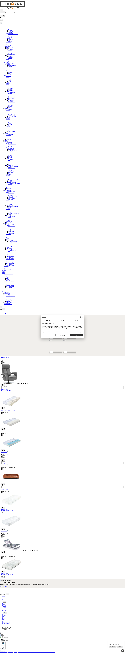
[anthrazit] (2, 387)
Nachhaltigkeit (4, 598)
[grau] (6, 463)
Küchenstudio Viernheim (6, 623)
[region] (62, 467)
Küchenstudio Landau (5, 621)
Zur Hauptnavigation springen (19, 0)
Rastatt (3, 618)
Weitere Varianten (4, 389)
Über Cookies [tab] (77, 320)
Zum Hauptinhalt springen (4, 0)
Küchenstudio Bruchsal (21, 652)
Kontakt (3, 604)
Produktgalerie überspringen (5, 357)
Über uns (3, 599)
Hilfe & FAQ (4, 605)
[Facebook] (0, 639)
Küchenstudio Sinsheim (6, 622)
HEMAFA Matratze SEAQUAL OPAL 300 (8, 431)
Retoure (3, 608)
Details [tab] (62, 320)
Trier (3, 619)
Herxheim (3, 617)
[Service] (1, 14)
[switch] (3, 648)
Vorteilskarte (4, 607)
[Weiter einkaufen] (3, 309)
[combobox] (10, 12)
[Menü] (1, 10)
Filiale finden (2, 651)
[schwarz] (3, 387)
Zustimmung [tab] (48, 320)
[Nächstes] (1, 307)
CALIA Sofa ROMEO (4, 489)
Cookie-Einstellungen (5, 644)
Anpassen (62, 335)
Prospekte (3, 596)
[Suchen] (1, 12)
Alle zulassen (76, 335)
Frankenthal (4, 614)
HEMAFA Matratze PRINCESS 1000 (7, 510)
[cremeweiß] (5, 463)
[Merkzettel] (1, 18)
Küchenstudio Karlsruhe (6, 620)
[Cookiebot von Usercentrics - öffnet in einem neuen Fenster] (79, 317)
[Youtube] (2, 639)
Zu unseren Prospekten (3, 586)
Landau (3, 616)
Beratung (3, 603)
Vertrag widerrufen (5, 610)
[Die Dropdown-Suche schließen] (4, 12)
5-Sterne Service (4, 606)
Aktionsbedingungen (5, 609)
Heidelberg (4, 615)
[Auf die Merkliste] (3, 385)
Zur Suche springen (12, 0)
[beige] (4, 463)
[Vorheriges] (1, 23)
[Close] (0, 650)
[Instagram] (3, 639)
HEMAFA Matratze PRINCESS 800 (7, 574)
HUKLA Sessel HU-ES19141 (6, 390)
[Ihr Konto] (1, 20)
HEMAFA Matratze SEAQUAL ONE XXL (8, 410)
